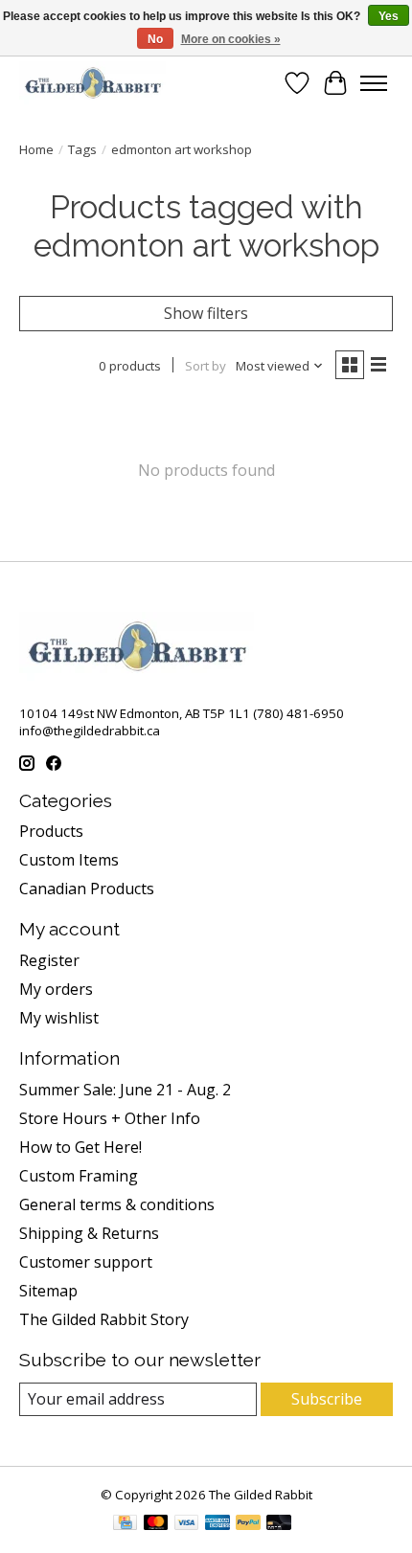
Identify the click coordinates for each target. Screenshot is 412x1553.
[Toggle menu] (374, 83)
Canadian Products (86, 888)
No (155, 39)
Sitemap (48, 1290)
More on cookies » (231, 39)
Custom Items (69, 859)
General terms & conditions (117, 1204)
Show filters (206, 313)
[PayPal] (248, 1524)
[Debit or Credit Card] (278, 1524)
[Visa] (186, 1524)
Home (36, 149)
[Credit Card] (125, 1524)
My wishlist (59, 1017)
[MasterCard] (156, 1524)
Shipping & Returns (89, 1233)
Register (49, 960)
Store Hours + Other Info (109, 1118)
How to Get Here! (80, 1147)
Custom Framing (78, 1175)
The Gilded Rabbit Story (104, 1319)
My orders (56, 989)
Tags (82, 149)
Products (51, 831)
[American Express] (217, 1524)
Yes (388, 16)
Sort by (205, 365)
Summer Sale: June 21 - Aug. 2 (125, 1089)
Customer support (85, 1261)
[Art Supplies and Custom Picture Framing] (92, 82)
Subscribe (326, 1398)
